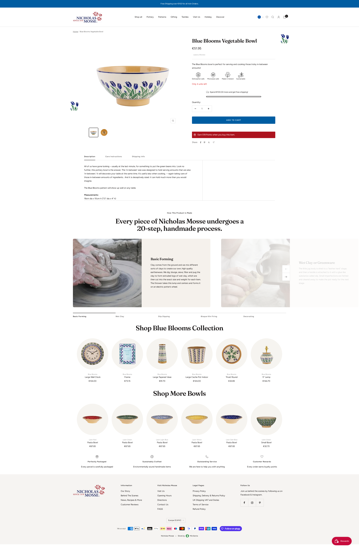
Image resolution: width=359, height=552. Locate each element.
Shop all (138, 17)
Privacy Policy (199, 491)
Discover (220, 17)
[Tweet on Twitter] (209, 142)
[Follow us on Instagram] (252, 502)
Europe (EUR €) (174, 520)
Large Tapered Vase (162, 375)
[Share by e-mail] (213, 142)
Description (89, 156)
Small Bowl (266, 441)
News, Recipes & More (131, 500)
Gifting (174, 17)
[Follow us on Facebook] (244, 502)
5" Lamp (266, 375)
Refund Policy (199, 509)
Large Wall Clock (92, 375)
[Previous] (286, 269)
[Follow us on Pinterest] (260, 502)
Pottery (150, 17)
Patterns (162, 17)
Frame (127, 375)
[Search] (272, 17)
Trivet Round (232, 375)
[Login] (278, 17)
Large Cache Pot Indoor (197, 375)
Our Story (125, 491)
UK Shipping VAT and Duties (206, 500)
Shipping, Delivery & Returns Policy (209, 495)
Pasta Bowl (92, 441)
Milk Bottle (194, 536)
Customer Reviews (129, 504)
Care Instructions (113, 156)
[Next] (286, 277)
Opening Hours (164, 495)
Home (75, 32)
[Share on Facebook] (200, 142)
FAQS (160, 509)
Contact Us (162, 504)
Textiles (185, 17)
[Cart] (284, 17)
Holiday (208, 17)
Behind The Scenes (129, 495)
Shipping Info (138, 156)
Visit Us (196, 17)
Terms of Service (200, 504)
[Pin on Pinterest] (204, 142)
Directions (162, 500)
